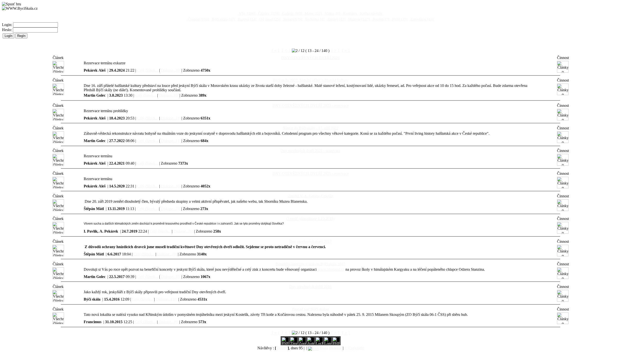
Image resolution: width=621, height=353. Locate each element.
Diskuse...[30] (166, 299)
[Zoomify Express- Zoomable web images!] (302, 343)
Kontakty (350, 13)
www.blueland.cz (331, 269)
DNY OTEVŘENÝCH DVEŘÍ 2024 (310, 58)
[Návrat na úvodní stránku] (20, 8)
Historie (358, 19)
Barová (246, 19)
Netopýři (292, 19)
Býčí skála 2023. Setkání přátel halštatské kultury (310, 80)
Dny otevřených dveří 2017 (310, 241)
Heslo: (7, 30)
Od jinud (269, 19)
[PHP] (327, 343)
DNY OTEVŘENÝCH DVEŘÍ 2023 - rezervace (310, 105)
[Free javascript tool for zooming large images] (319, 343)
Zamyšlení (421, 19)
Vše (246, 13)
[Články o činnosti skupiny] (563, 67)
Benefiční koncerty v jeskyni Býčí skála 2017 (310, 264)
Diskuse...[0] (170, 70)
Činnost (198, 19)
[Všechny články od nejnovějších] (58, 67)
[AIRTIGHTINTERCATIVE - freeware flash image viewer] (310, 343)
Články (268, 13)
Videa (332, 13)
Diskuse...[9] (167, 254)
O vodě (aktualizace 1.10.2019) (310, 219)
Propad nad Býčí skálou (310, 309)
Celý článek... (147, 70)
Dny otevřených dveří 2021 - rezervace (310, 151)
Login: (7, 25)
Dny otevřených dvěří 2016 (310, 287)
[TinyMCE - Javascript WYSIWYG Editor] (293, 343)
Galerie (291, 13)
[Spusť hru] (11, 4)
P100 (399, 19)
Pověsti (380, 19)
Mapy (313, 13)
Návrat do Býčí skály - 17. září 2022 (310, 128)
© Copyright (354, 348)
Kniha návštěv (371, 13)
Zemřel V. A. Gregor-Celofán (310, 196)
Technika (314, 19)
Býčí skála (223, 19)
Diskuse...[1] (170, 118)
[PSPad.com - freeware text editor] (285, 343)
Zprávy (335, 19)
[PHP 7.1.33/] (336, 343)
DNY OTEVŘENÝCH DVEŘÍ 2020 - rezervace (310, 173)
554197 (282, 348)
